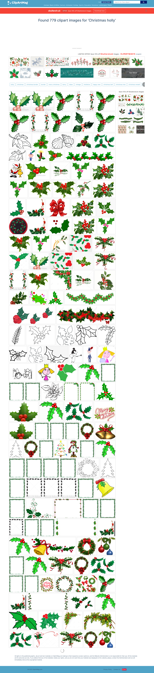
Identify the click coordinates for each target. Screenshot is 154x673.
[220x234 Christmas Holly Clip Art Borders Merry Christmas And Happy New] (106, 528)
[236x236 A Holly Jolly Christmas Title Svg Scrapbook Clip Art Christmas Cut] (104, 412)
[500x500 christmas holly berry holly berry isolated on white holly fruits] (40, 141)
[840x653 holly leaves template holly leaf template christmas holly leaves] (20, 141)
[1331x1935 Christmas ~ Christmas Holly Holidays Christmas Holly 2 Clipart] (41, 156)
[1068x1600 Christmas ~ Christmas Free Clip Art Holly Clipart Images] (61, 449)
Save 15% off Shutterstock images (131, 92)
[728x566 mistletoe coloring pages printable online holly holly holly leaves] (17, 156)
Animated (69, 5)
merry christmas (54, 84)
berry (64, 84)
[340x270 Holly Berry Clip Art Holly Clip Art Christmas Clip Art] (103, 171)
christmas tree (120, 84)
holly (12, 84)
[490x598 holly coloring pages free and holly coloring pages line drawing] (106, 336)
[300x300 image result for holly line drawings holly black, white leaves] (18, 355)
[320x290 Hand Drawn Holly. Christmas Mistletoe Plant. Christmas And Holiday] (52, 392)
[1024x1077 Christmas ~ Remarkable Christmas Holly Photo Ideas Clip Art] (106, 584)
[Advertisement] (77, 36)
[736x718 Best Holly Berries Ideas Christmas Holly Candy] (18, 226)
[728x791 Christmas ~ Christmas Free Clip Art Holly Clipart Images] (106, 547)
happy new (96, 84)
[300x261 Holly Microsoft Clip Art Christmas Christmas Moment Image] (50, 621)
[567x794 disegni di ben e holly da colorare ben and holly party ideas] (75, 355)
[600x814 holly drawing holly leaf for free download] (17, 336)
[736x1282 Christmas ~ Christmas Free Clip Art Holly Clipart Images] (73, 449)
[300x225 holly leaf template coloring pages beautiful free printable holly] (40, 336)
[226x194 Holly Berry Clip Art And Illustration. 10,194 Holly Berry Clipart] (104, 262)
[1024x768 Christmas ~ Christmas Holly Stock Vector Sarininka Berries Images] (46, 640)
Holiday (75, 5)
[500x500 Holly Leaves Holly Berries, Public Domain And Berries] (82, 280)
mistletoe (87, 84)
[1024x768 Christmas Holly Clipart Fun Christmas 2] (81, 602)
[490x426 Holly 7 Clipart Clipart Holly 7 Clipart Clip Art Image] (38, 298)
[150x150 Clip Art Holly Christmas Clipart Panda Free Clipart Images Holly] (105, 208)
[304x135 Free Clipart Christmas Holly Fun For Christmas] (53, 547)
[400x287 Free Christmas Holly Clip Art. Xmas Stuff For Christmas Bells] (23, 621)
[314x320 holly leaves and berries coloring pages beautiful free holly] (86, 336)
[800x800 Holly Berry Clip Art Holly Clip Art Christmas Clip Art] (80, 171)
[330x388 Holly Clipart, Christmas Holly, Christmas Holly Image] (85, 102)
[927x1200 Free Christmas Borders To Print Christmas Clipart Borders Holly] (108, 373)
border (43, 84)
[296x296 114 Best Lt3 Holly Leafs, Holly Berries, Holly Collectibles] (83, 141)
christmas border (32, 84)
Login (99, 2)
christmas (20, 84)
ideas (71, 84)
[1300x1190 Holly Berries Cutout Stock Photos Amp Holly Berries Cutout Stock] (19, 262)
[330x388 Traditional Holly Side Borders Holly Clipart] (18, 281)
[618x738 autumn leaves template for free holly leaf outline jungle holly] (65, 336)
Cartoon (62, 5)
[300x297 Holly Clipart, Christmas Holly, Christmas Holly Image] (20, 102)
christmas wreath (134, 84)
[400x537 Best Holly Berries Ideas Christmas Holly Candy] (84, 190)
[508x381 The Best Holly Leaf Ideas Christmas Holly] (59, 226)
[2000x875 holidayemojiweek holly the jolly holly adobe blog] (32, 315)
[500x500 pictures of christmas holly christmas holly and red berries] (60, 171)
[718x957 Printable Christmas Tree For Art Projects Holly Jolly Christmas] (16, 449)
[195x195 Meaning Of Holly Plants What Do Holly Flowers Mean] (105, 280)
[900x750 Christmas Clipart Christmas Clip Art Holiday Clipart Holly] (86, 584)
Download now (99, 11)
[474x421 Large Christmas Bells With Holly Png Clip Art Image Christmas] (105, 432)
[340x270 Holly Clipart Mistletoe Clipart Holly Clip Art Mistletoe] (80, 244)
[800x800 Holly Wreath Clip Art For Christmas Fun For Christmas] (87, 547)
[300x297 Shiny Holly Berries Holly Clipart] (39, 262)
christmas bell (108, 84)
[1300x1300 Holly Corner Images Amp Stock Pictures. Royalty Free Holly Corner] (60, 280)
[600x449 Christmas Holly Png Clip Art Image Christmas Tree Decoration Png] (23, 412)
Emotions (95, 5)
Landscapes (103, 5)
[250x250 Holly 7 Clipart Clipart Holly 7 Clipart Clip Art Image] (55, 298)
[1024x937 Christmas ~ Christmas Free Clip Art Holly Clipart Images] (89, 373)
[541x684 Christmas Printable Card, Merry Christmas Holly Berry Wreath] (47, 584)
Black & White (54, 5)
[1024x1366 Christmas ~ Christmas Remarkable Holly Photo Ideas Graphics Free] (81, 566)
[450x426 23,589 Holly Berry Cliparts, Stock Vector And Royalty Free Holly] (83, 262)
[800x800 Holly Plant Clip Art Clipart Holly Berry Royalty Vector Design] (38, 280)
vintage (78, 84)
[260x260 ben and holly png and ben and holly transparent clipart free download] (106, 355)
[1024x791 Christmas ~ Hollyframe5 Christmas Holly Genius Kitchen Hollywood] (102, 566)
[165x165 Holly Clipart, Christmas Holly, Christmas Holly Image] (83, 123)
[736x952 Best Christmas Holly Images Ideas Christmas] (71, 392)
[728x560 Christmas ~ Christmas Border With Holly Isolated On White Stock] (67, 509)
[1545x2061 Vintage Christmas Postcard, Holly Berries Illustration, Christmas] (87, 432)
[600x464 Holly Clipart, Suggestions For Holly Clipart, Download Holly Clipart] (104, 141)
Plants (110, 5)
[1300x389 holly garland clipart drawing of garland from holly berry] (89, 298)
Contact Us (117, 669)
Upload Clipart (106, 2)
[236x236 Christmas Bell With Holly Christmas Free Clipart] (105, 488)
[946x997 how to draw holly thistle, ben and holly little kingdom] (46, 373)
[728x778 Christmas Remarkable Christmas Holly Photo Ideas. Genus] (72, 621)
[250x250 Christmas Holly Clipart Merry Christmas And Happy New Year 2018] (105, 392)
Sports (81, 5)
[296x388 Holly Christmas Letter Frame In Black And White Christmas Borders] (34, 488)
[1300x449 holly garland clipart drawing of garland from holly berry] (86, 315)
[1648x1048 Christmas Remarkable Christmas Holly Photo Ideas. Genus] (99, 621)
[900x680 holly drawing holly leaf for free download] (56, 355)
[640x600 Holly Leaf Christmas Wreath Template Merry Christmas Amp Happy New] (88, 468)
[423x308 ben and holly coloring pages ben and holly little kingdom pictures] (22, 373)
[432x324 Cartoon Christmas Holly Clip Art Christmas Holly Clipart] (55, 156)
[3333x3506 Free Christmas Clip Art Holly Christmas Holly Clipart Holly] (65, 102)
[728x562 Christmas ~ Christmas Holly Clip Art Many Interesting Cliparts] (21, 640)
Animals (46, 5)
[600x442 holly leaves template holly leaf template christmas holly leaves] (62, 141)
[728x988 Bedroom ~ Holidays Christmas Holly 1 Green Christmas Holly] (16, 171)
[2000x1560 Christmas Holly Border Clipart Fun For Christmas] (39, 509)
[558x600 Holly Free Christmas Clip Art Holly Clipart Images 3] (36, 208)
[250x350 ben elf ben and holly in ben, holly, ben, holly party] (31, 156)
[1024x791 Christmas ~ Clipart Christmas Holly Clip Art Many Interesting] (78, 412)
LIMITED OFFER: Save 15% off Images (98, 54)
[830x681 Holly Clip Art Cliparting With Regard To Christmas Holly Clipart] (40, 190)
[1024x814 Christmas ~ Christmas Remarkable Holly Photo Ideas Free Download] (60, 566)
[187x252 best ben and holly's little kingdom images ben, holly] (90, 355)
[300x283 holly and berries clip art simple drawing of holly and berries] (67, 373)
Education (87, 5)
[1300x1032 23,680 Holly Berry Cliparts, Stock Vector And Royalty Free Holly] (104, 244)
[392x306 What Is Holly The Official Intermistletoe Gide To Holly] (18, 298)
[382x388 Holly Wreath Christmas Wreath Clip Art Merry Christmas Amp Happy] (64, 584)
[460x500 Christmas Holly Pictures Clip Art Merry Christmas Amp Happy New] (107, 640)
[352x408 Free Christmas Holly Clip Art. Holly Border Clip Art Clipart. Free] (17, 208)
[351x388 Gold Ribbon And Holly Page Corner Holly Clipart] (59, 244)
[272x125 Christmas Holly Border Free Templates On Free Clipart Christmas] (76, 528)
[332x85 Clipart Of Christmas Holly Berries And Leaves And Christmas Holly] (90, 156)
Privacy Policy (107, 669)
